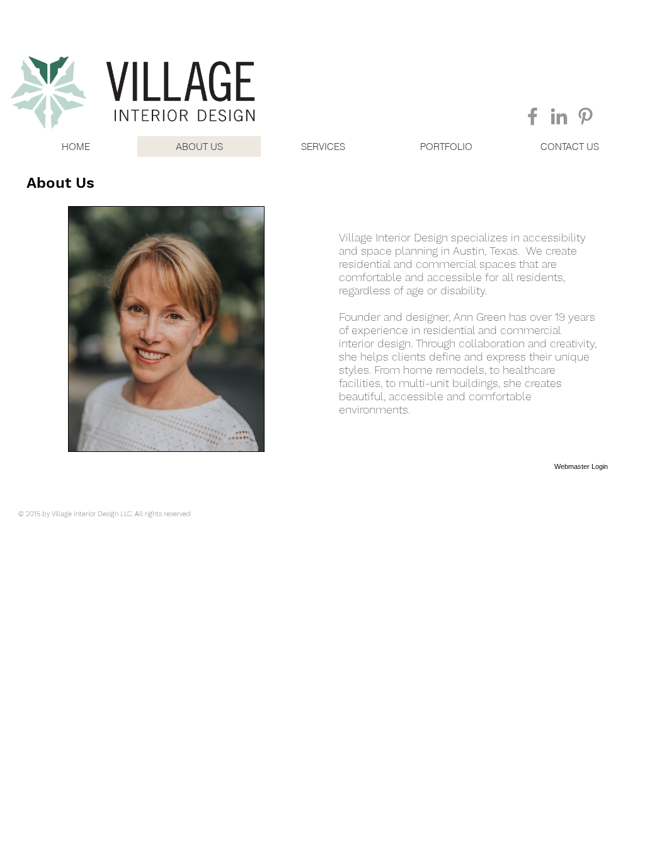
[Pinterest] (585, 116)
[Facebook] (532, 116)
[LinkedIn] (559, 116)
